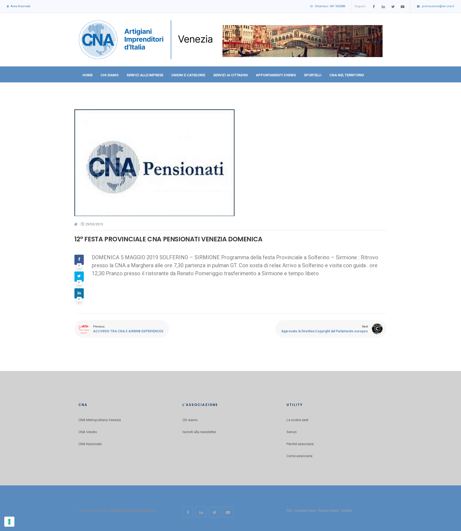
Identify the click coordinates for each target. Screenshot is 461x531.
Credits (346, 511)
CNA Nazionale (90, 444)
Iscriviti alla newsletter (199, 432)
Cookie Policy (305, 511)
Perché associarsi (300, 444)
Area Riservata (20, 6)
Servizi (292, 432)
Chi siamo (190, 420)
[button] (378, 91)
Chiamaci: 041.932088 (330, 6)
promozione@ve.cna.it (438, 6)
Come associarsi (299, 456)
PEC (289, 511)
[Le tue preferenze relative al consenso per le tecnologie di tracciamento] (9, 522)
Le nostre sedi (297, 420)
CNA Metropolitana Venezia (99, 420)
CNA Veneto (87, 432)
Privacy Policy (328, 511)
